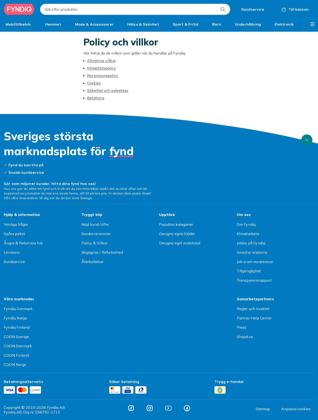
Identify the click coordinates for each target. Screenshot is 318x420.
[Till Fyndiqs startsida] (19, 9)
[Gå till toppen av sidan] (306, 140)
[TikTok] (131, 408)
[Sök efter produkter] (222, 9)
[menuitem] (18, 24)
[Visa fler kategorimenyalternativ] (312, 24)
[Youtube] (168, 408)
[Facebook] (186, 408)
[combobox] (135, 9)
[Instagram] (149, 408)
